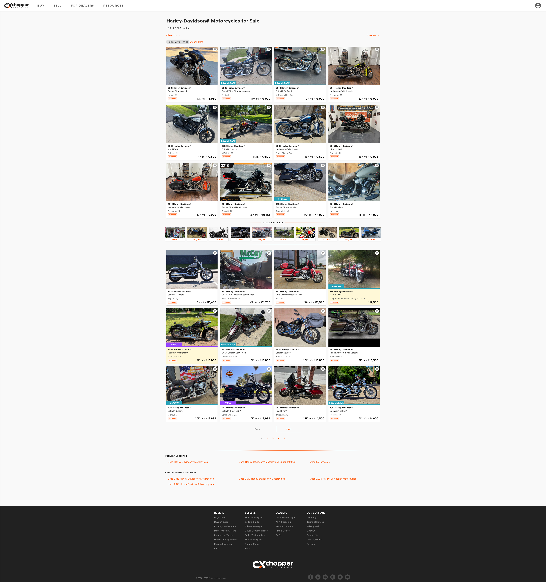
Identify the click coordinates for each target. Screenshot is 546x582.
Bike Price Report (254, 526)
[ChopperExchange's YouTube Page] (347, 577)
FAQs (217, 548)
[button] (176, 42)
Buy (40, 5)
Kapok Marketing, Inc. (217, 578)
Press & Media (314, 539)
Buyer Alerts (220, 517)
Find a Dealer (282, 530)
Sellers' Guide (252, 522)
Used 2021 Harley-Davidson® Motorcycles (191, 484)
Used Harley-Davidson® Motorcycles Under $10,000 (267, 461)
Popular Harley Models (226, 539)
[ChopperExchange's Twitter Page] (340, 577)
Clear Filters (196, 41)
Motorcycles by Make (225, 530)
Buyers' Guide (221, 522)
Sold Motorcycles (254, 539)
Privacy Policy (314, 526)
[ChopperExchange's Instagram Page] (332, 577)
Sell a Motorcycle (253, 517)
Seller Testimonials (255, 535)
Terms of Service (315, 522)
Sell (57, 5)
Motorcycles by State (225, 526)
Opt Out (311, 530)
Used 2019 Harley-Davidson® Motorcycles (262, 478)
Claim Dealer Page (285, 517)
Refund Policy (252, 544)
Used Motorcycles (320, 461)
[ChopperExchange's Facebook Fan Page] (310, 577)
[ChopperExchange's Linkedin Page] (325, 577)
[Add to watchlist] (215, 49)
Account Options (284, 526)
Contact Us (312, 535)
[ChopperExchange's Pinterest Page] (317, 577)
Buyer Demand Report (256, 530)
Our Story (312, 517)
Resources (113, 5)
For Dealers (82, 5)
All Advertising (283, 522)
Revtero (311, 544)
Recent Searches (223, 544)
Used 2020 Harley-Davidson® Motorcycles (333, 478)
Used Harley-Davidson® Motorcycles (188, 461)
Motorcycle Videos (223, 535)
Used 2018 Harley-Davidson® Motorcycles (191, 478)
